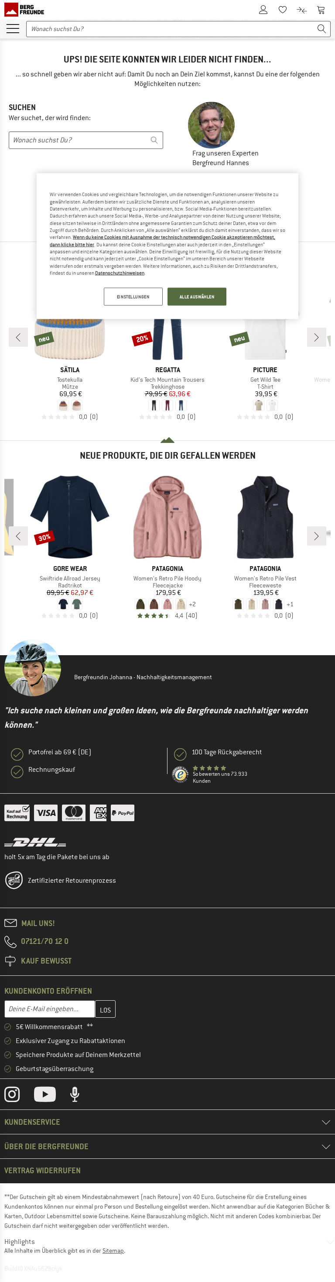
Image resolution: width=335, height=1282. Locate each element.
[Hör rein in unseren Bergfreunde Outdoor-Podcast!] (81, 1096)
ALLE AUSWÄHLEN (197, 296)
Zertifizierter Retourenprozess (72, 880)
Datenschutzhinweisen (119, 273)
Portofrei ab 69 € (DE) (60, 752)
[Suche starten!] (322, 29)
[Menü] (12, 28)
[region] (167, 246)
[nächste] (316, 337)
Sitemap (113, 1250)
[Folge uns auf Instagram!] (18, 1096)
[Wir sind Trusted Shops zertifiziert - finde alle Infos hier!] (180, 775)
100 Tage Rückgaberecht (226, 752)
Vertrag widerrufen (42, 1170)
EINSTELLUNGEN (133, 296)
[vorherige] (18, 337)
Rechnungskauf (51, 769)
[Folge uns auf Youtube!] (51, 1096)
